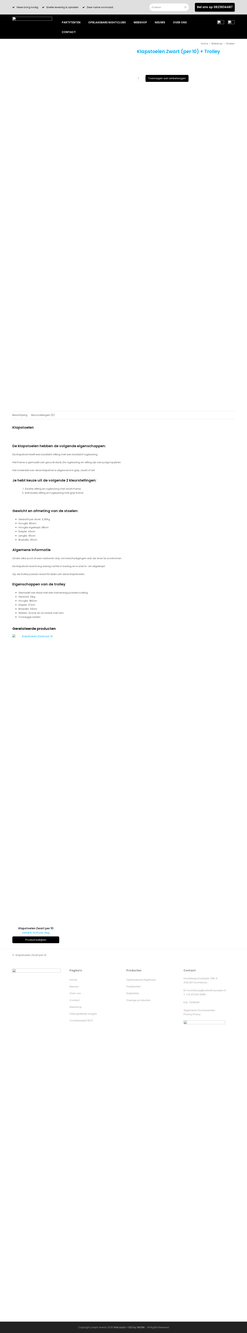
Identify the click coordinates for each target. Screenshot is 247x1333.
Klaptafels (132, 993)
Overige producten (138, 1000)
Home (73, 980)
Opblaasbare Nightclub (141, 980)
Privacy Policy (192, 1014)
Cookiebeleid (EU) (81, 1020)
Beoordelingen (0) (43, 415)
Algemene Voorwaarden (199, 1010)
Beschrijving (19, 415)
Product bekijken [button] (35, 940)
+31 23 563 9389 (196, 994)
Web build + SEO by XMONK (129, 1327)
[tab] (19, 415)
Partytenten (133, 986)
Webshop (75, 1007)
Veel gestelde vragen (83, 1014)
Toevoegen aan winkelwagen (167, 78)
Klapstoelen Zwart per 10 (29, 955)
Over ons (75, 993)
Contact (74, 1000)
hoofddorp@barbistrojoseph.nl (206, 990)
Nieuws (74, 986)
